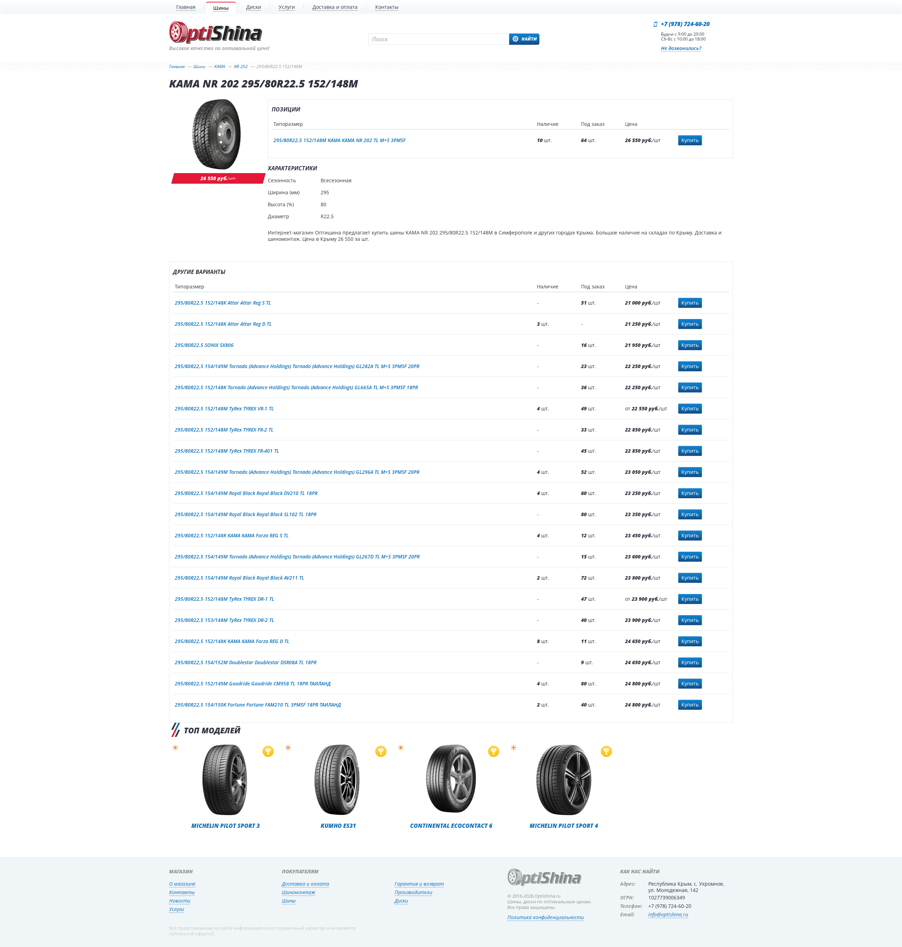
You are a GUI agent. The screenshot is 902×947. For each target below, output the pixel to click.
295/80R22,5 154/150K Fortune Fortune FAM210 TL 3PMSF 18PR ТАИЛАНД (258, 704)
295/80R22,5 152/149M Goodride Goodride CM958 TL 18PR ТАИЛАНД (252, 683)
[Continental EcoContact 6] (451, 780)
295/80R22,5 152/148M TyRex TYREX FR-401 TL (227, 450)
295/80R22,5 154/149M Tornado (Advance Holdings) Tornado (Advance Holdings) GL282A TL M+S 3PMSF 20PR (297, 366)
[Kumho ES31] (338, 780)
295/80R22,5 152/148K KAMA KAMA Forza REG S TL (232, 535)
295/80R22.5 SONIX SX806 (204, 345)
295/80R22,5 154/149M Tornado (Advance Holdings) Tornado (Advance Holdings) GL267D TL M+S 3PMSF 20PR (297, 556)
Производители (413, 892)
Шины (289, 900)
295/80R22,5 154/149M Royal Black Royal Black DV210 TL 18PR (246, 493)
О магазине (182, 883)
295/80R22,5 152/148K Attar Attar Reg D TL (223, 323)
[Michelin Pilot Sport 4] (564, 780)
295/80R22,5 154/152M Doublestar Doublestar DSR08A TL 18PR (245, 662)
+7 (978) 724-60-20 (685, 24)
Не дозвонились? (681, 48)
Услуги (176, 909)
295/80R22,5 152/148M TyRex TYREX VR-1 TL (224, 408)
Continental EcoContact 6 (451, 825)
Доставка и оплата (305, 883)
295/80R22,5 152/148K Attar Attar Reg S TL (223, 302)
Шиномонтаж (298, 892)
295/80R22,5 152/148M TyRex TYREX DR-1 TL (224, 598)
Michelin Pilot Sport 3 (225, 825)
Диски (401, 900)
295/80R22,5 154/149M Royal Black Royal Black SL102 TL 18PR (245, 514)
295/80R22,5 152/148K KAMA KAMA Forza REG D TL (232, 641)
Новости (179, 900)
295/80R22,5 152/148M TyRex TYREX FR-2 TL (224, 429)
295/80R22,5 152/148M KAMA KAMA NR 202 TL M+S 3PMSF (339, 140)
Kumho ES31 (338, 825)
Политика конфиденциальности (545, 917)
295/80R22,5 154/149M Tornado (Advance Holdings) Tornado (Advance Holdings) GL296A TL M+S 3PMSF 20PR (297, 472)
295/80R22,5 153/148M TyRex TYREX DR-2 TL (224, 620)
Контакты (182, 892)
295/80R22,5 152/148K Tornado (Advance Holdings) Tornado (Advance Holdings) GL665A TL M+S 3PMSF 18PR (296, 387)
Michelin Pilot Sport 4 (564, 825)
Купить (690, 140)
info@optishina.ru (668, 914)
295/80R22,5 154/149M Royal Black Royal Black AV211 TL (239, 577)
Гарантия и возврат (419, 883)
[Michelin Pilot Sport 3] (225, 780)
